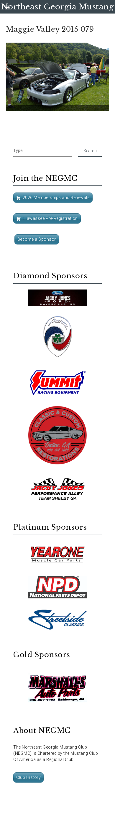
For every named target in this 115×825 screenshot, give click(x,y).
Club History (28, 777)
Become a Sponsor (36, 239)
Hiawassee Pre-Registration (50, 218)
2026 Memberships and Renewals (56, 197)
